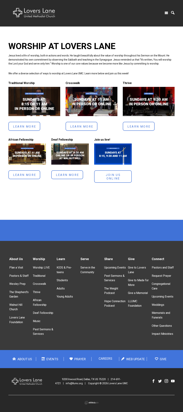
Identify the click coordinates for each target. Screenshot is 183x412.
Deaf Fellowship (43, 313)
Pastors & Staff (19, 276)
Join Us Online (113, 177)
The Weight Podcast (111, 290)
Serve (84, 259)
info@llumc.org (74, 383)
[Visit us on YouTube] (173, 381)
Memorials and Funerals (161, 315)
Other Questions (162, 326)
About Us (16, 259)
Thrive (36, 292)
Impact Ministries (162, 334)
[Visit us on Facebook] (153, 381)
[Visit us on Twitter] (160, 381)
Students (62, 280)
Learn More (24, 126)
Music (36, 321)
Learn (61, 259)
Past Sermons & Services (43, 331)
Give (131, 259)
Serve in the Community (87, 269)
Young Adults (65, 296)
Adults (61, 288)
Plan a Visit (16, 267)
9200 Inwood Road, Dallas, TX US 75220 (84, 379)
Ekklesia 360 (91, 402)
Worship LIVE (41, 267)
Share (108, 259)
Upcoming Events (115, 267)
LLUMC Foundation (135, 303)
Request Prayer (161, 276)
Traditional (39, 276)
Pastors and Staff (163, 267)
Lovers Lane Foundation (17, 319)
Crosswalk (39, 284)
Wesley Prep (17, 284)
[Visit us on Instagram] (166, 381)
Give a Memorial (138, 293)
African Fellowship (39, 302)
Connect (158, 259)
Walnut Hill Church (15, 307)
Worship (39, 259)
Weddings (158, 305)
